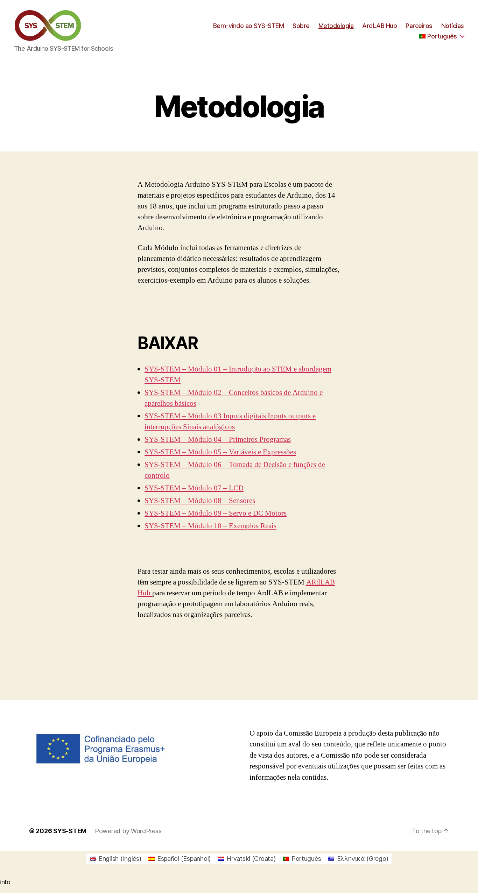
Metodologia (336, 25)
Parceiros (419, 25)
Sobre (301, 25)
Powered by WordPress (128, 831)
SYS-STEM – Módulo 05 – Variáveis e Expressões (220, 452)
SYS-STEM (69, 831)
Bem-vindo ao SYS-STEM (248, 25)
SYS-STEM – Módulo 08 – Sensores (200, 500)
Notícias (452, 25)
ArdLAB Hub (379, 25)
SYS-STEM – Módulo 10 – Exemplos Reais (210, 526)
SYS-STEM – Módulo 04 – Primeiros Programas (218, 439)
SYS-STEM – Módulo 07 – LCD (194, 488)
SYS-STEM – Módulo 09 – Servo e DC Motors (216, 513)
